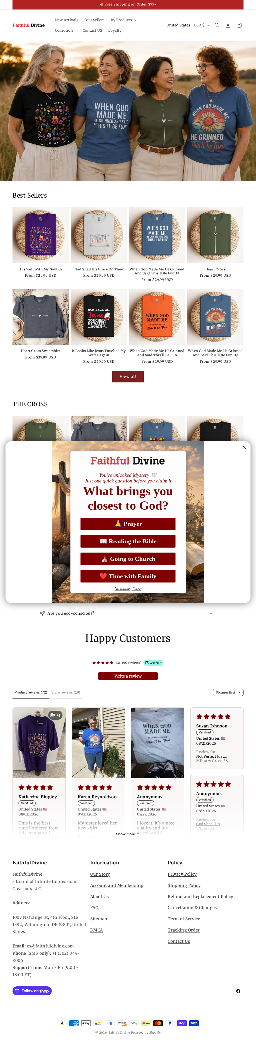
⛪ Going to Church (128, 558)
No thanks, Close (128, 588)
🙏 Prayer (128, 523)
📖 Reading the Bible (128, 541)
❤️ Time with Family (128, 576)
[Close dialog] (244, 447)
